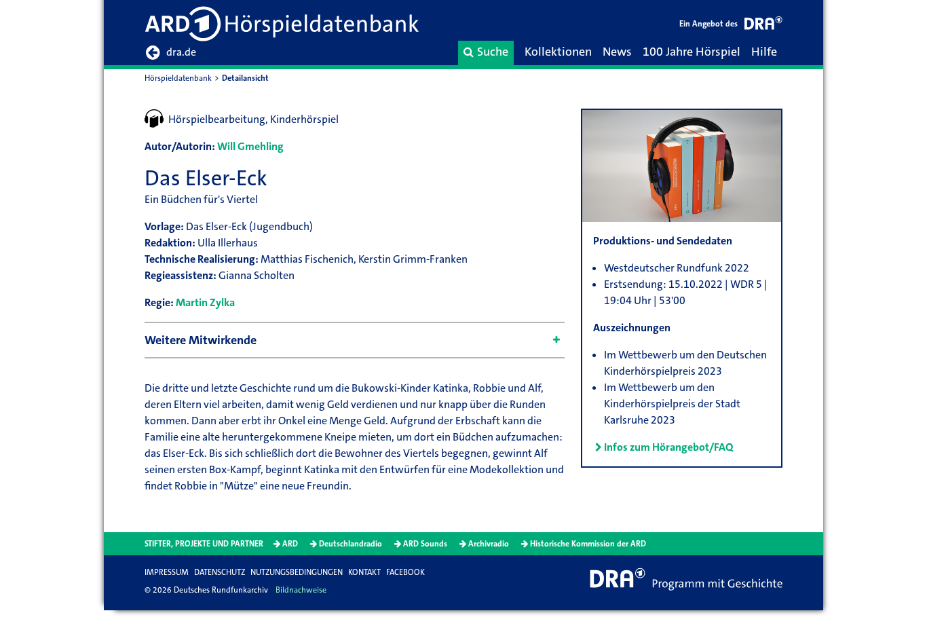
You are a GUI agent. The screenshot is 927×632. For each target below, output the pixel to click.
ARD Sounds (425, 543)
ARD (290, 543)
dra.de (181, 52)
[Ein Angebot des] (763, 25)
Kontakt (364, 572)
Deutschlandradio (350, 543)
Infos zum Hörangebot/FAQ (668, 447)
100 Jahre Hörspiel (691, 51)
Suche (492, 51)
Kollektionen (558, 51)
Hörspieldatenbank (178, 78)
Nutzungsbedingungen (296, 572)
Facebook (405, 572)
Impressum (167, 572)
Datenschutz (219, 572)
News (617, 51)
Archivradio (488, 543)
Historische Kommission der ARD (588, 543)
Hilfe (764, 51)
